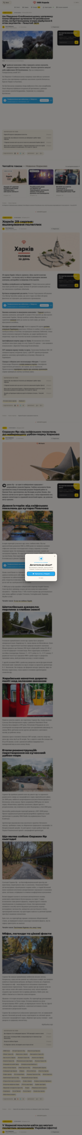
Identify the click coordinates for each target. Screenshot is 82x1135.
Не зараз (41, 578)
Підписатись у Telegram (42, 574)
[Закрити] (54, 556)
